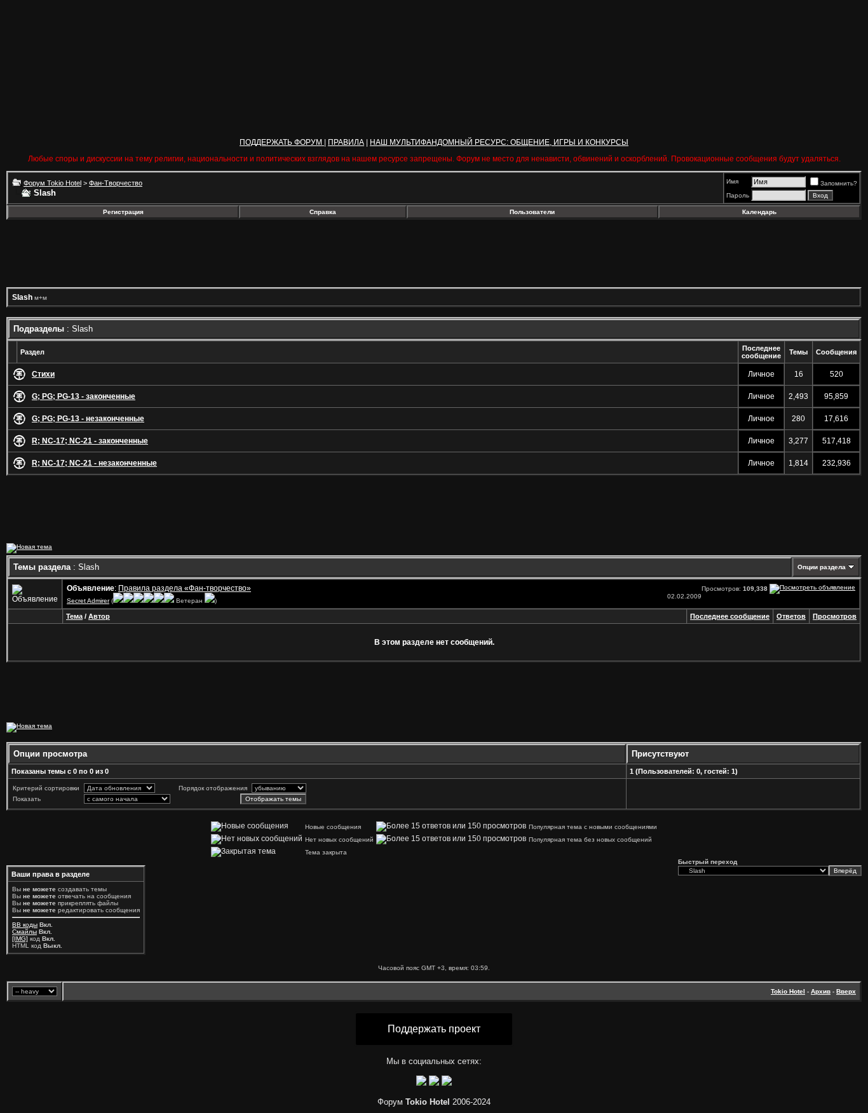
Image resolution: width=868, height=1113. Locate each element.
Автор (99, 616)
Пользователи (532, 211)
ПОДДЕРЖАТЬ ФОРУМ (282, 142)
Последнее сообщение (730, 616)
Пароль (737, 195)
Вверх (846, 991)
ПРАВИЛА (346, 142)
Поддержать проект (434, 1028)
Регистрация (123, 211)
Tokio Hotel (788, 991)
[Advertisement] (110, 253)
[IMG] (20, 938)
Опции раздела (821, 566)
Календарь (759, 211)
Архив (821, 991)
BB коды (24, 924)
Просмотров (835, 616)
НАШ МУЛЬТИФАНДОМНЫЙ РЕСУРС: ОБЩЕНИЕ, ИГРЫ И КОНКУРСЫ (499, 142)
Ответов (791, 616)
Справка (322, 211)
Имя (732, 181)
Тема (74, 616)
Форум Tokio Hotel (52, 183)
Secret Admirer (88, 600)
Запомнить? (838, 183)
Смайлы (24, 931)
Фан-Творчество (115, 183)
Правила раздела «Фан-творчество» (184, 588)
